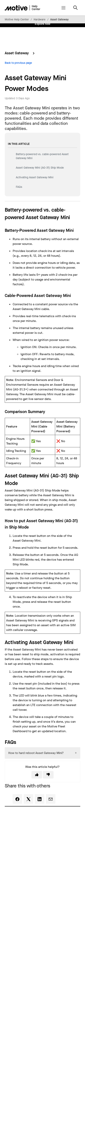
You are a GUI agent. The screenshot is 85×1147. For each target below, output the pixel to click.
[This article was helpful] (36, 775)
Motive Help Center (17, 19)
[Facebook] (17, 799)
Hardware (39, 19)
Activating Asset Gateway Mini (34, 177)
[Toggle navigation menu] (63, 8)
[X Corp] (28, 799)
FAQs (19, 187)
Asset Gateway (59, 19)
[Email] (50, 799)
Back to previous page (18, 63)
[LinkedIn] (39, 799)
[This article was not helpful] (48, 775)
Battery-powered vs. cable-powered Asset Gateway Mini (42, 156)
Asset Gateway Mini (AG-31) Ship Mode (40, 168)
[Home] (22, 8)
